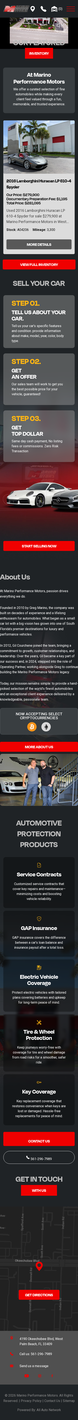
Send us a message (34, 1366)
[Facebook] (52, 1376)
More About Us (39, 747)
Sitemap (69, 1401)
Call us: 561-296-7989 (36, 1354)
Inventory (39, 53)
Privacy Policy (31, 1401)
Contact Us (39, 1141)
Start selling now (39, 546)
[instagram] (39, 1376)
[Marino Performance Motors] (16, 8)
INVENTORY (48, 264)
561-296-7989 (41, 1159)
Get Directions (39, 1295)
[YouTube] (26, 1376)
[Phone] (43, 9)
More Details (39, 244)
